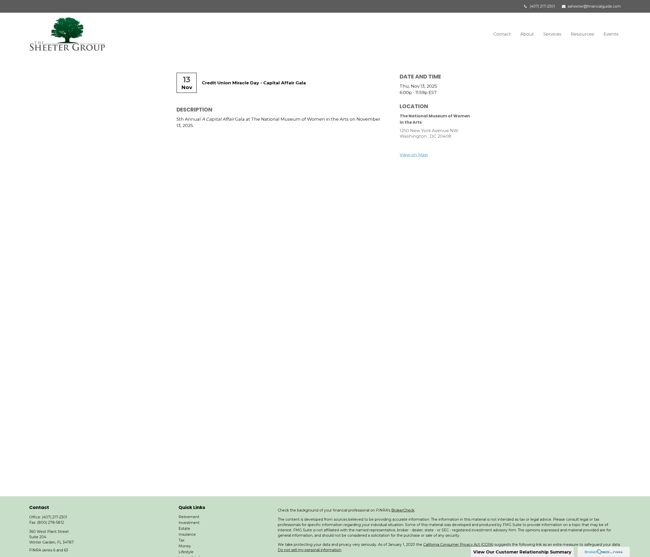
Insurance (187, 534)
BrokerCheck (402, 510)
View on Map (414, 154)
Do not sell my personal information (309, 550)
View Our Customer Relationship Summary (522, 551)
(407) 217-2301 (542, 6)
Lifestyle (185, 552)
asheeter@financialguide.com (594, 6)
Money (184, 546)
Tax (181, 540)
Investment (189, 522)
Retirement (188, 517)
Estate (184, 528)
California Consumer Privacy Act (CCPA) (458, 544)
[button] (502, 34)
